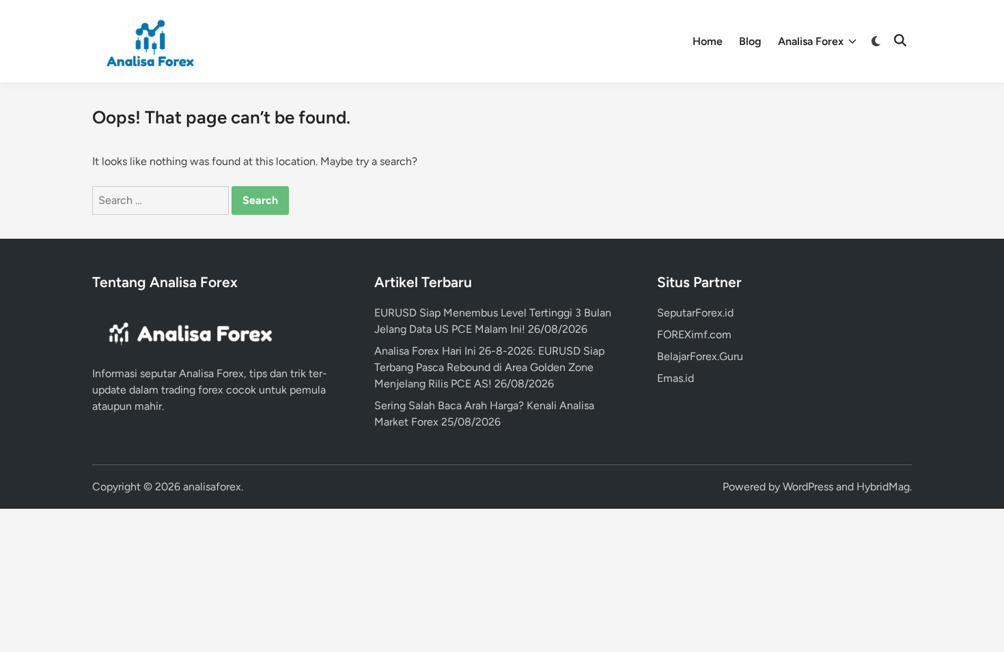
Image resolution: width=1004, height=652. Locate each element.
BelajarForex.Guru (700, 356)
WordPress (808, 486)
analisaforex (212, 486)
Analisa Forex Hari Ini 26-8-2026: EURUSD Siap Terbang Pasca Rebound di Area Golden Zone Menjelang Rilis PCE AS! (489, 367)
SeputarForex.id (695, 312)
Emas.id (675, 378)
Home (708, 41)
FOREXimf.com (694, 334)
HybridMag (883, 486)
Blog (750, 41)
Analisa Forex (810, 41)
